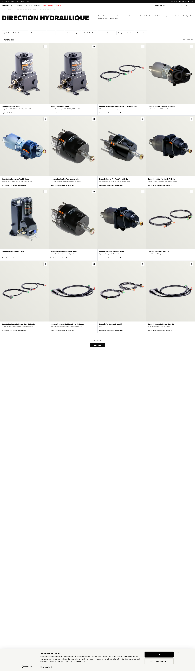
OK (159, 654)
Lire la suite (114, 18)
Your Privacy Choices (158, 661)
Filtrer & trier (9, 40)
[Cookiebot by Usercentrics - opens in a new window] (27, 667)
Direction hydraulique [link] (47, 10)
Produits (20, 5)
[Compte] (186, 5)
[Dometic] (7, 5)
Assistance (175, 1)
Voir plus (97, 345)
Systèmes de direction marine (26, 10)
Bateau (10, 10)
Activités (29, 5)
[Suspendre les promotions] (3, 1)
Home (3, 10)
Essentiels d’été (48, 5)
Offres (58, 5)
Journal (37, 5)
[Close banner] (178, 652)
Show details (45, 667)
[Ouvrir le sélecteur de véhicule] (181, 5)
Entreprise (183, 1)
